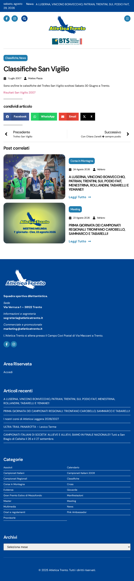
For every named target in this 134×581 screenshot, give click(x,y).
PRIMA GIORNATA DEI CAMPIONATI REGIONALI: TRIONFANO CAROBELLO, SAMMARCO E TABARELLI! (97, 229)
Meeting (75, 209)
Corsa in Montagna (81, 161)
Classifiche (11, 58)
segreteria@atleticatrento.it (23, 318)
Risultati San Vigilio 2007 (19, 92)
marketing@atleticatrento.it (22, 329)
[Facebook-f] (6, 18)
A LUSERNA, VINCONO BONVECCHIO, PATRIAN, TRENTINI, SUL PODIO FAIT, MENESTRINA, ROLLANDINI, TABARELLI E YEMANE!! (99, 183)
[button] (16, 117)
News (22, 58)
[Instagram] (15, 18)
